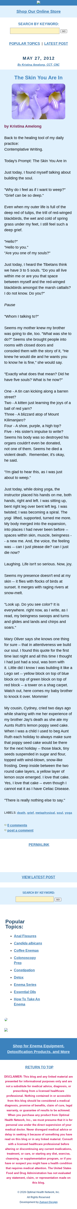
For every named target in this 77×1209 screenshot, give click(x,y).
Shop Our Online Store (38, 11)
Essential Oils (25, 992)
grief (30, 812)
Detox (19, 977)
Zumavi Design (48, 1202)
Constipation (24, 970)
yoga (68, 812)
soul (60, 812)
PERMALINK (39, 845)
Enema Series (25, 984)
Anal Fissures (25, 936)
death (21, 812)
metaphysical (45, 812)
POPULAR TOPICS (24, 43)
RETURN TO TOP (39, 1067)
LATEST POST (56, 43)
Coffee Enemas (26, 950)
